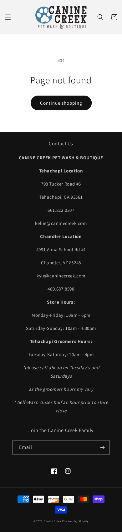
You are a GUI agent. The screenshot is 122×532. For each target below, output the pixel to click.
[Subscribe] (102, 447)
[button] (8, 17)
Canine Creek (52, 521)
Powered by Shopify (75, 521)
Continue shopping (61, 103)
